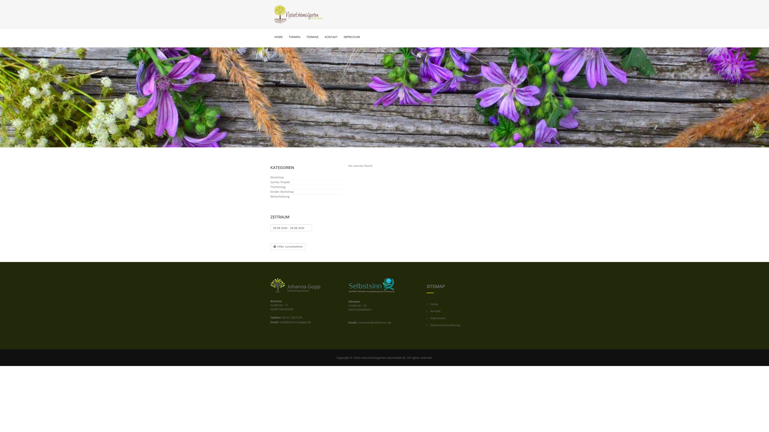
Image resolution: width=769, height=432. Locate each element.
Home (278, 37)
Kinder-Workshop (282, 192)
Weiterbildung (280, 196)
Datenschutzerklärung (445, 325)
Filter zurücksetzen (290, 246)
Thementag (278, 187)
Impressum (352, 37)
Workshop (277, 177)
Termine (312, 37)
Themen (294, 37)
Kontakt (331, 37)
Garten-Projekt (280, 182)
